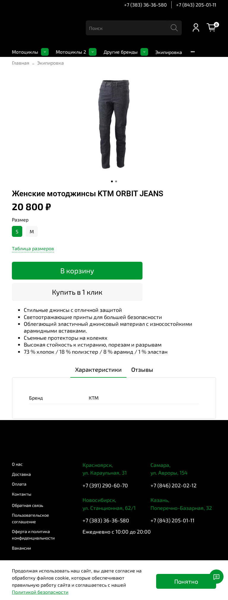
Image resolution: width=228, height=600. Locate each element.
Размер (20, 219)
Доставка (21, 474)
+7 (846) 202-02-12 (174, 485)
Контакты (21, 494)
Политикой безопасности (40, 592)
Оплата (19, 483)
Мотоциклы (25, 52)
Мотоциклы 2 (71, 52)
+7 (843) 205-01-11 (196, 4)
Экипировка (168, 52)
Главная (20, 63)
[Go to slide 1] (112, 181)
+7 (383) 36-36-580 (145, 4)
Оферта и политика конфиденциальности (33, 534)
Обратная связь (27, 505)
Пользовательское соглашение (30, 518)
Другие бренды (121, 52)
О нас (17, 464)
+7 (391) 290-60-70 (105, 485)
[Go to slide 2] (116, 181)
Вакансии (21, 547)
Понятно (186, 581)
